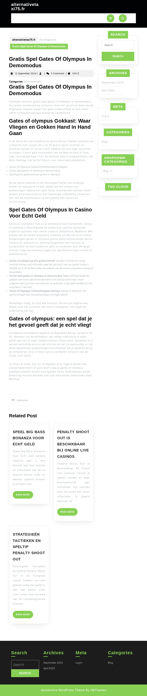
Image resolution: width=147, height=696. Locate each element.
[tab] (110, 18)
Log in (105, 116)
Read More (24, 496)
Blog (104, 141)
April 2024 (108, 90)
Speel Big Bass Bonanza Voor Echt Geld (29, 438)
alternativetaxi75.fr (25, 6)
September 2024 (113, 82)
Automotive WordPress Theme (63, 690)
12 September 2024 (25, 73)
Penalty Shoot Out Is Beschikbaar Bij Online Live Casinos (73, 444)
